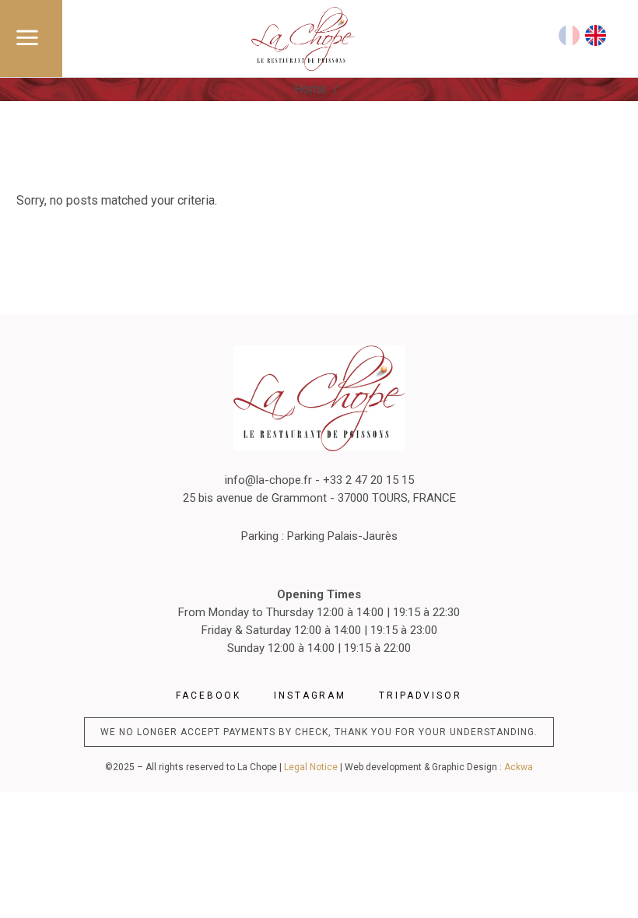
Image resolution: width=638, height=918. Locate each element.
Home (310, 89)
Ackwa (518, 767)
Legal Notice (311, 767)
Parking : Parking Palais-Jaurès (319, 536)
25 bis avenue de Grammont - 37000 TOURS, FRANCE (319, 498)
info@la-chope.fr (268, 480)
